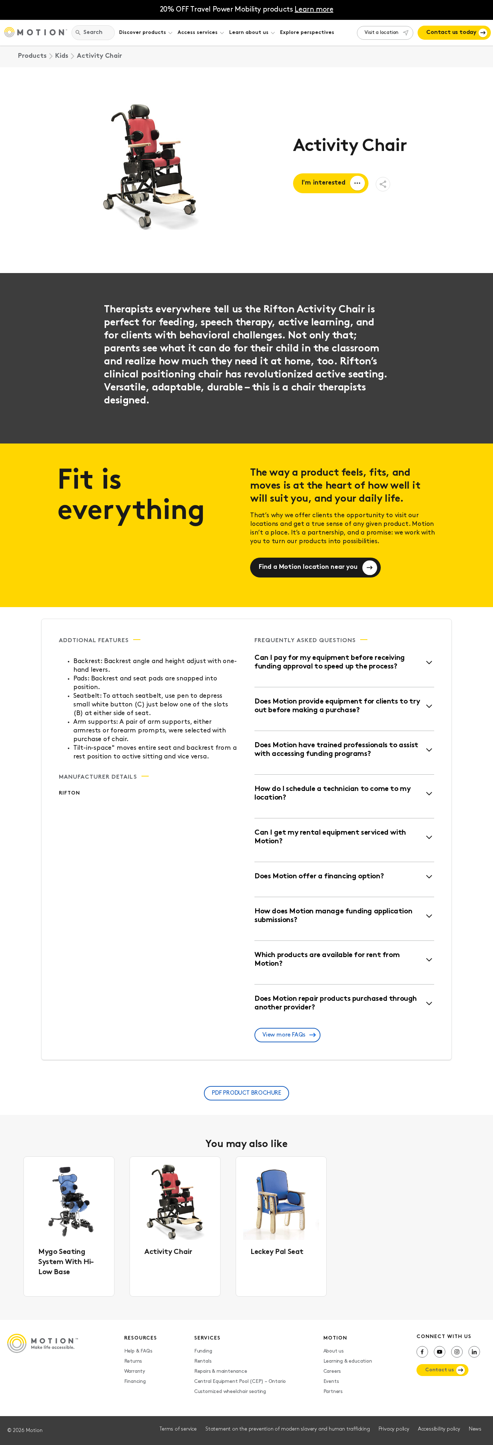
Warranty (134, 1371)
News (475, 1429)
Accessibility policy (439, 1429)
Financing (135, 1381)
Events (331, 1381)
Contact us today (451, 32)
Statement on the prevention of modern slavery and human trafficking (287, 1429)
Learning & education (347, 1361)
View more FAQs (283, 1035)
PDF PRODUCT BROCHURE (246, 1093)
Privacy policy (394, 1429)
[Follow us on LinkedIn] (474, 1352)
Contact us (439, 1370)
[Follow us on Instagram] (457, 1352)
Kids (61, 56)
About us (333, 1351)
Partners (333, 1391)
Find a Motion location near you (308, 567)
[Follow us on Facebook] (422, 1352)
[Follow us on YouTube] (439, 1352)
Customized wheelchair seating (230, 1391)
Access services (198, 32)
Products (32, 56)
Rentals (202, 1361)
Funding (203, 1351)
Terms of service (178, 1429)
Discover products (142, 32)
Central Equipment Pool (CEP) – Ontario (240, 1381)
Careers (332, 1371)
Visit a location (381, 32)
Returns (133, 1361)
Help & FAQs (138, 1351)
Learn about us (249, 32)
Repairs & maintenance (220, 1371)
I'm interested (323, 183)
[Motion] (35, 33)
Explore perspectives (307, 32)
